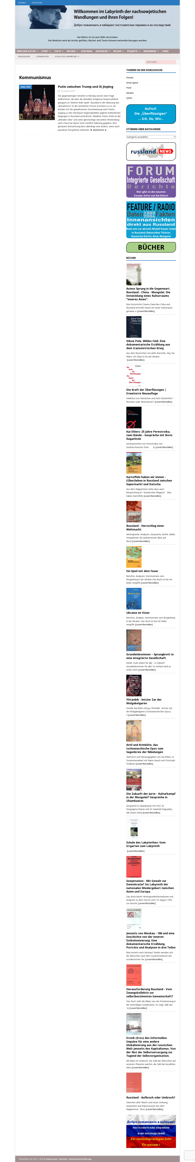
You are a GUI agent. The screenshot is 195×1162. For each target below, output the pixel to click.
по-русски (37, 3)
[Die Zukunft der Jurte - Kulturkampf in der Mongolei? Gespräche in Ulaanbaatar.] (151, 779)
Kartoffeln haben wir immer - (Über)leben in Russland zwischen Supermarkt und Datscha (149, 480)
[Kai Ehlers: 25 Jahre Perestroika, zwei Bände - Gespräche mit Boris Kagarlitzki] (151, 417)
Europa (129, 77)
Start (44, 51)
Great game (132, 82)
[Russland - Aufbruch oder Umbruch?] (151, 1083)
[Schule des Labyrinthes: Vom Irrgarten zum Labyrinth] (151, 828)
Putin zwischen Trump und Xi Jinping (85, 87)
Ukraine (130, 92)
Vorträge (86, 51)
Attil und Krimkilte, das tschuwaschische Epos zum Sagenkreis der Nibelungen (144, 748)
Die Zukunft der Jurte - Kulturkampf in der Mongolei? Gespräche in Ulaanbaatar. (151, 797)
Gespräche (102, 51)
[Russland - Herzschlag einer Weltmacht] (151, 512)
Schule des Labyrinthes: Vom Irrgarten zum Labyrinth (146, 844)
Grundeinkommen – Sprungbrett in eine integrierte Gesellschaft (150, 656)
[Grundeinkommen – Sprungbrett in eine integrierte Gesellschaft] (151, 640)
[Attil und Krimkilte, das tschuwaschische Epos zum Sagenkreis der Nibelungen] (151, 731)
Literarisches (42, 56)
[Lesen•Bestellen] (146, 311)
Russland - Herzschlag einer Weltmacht (145, 527)
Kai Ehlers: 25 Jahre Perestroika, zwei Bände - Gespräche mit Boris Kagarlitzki (149, 435)
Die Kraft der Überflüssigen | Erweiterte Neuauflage (146, 391)
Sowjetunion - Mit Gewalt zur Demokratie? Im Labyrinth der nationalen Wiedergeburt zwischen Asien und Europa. (150, 886)
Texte (57, 51)
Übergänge (149, 51)
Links (165, 51)
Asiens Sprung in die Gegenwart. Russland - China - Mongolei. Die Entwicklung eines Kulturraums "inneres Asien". (148, 294)
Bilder (117, 51)
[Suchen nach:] (160, 62)
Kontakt (22, 3)
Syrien (129, 97)
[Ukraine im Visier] (151, 598)
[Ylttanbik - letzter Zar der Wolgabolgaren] (151, 685)
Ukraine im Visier (138, 613)
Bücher (71, 51)
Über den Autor (26, 51)
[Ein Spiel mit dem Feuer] (151, 557)
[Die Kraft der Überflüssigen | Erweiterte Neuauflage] (151, 375)
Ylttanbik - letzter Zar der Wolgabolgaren (144, 701)
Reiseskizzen (24, 56)
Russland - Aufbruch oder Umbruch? (150, 1097)
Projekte (132, 51)
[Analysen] (37, 102)
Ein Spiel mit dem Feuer (142, 571)
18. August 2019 (68, 91)
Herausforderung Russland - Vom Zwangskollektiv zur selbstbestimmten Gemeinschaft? (149, 992)
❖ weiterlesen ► (98, 129)
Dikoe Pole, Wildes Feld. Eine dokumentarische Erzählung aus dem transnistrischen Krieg (148, 344)
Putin (128, 87)
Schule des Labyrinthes (66, 56)
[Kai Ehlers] (97, 27)
